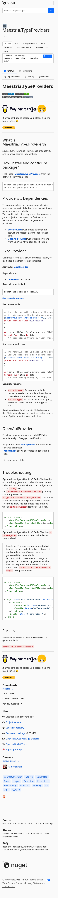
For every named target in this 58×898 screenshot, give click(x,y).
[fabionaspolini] (5, 766)
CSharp (16, 789)
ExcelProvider (15, 229)
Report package (14, 749)
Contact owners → (10, 761)
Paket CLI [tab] (8, 47)
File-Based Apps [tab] (41, 47)
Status (6, 830)
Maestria (24, 785)
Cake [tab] (6, 52)
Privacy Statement (34, 883)
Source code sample (13, 298)
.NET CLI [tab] (7, 43)
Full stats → (7, 689)
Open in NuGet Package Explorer (22, 738)
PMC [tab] (16, 43)
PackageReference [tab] (30, 43)
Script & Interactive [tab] (23, 47)
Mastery (37, 785)
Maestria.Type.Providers (27, 173)
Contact (7, 820)
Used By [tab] (30, 76)
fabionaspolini (15, 766)
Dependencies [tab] (13, 76)
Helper (16, 781)
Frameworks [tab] (27, 71)
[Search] (51, 10)
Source (29, 776)
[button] (47, 56)
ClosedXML (14, 279)
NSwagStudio (28, 444)
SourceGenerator (13, 776)
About (25, 879)
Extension (29, 781)
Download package (15, 733)
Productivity (10, 785)
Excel (6, 781)
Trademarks (8, 886)
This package (9, 450)
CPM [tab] (43, 43)
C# (46, 785)
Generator (42, 776)
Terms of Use (36, 879)
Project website (13, 722)
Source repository (15, 727)
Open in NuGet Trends (17, 744)
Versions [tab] (45, 76)
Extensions (42, 781)
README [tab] (10, 71)
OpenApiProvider (17, 238)
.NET (6, 789)
